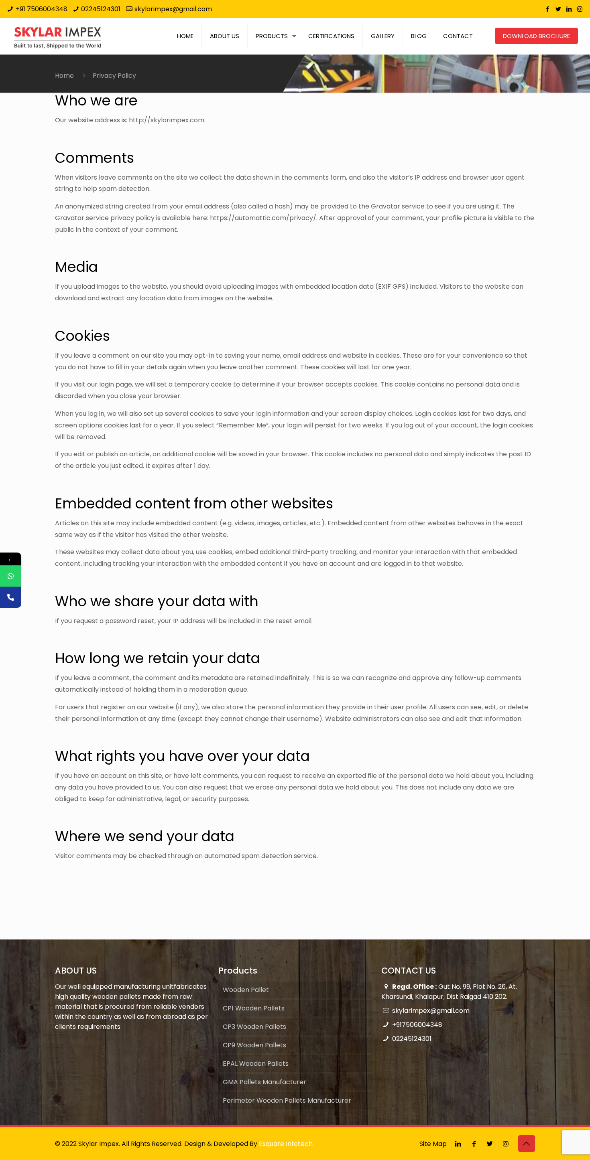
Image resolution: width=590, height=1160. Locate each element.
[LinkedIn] (569, 9)
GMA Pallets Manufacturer (264, 1082)
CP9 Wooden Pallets (254, 1045)
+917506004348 (417, 1024)
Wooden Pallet (246, 989)
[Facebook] (547, 9)
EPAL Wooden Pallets (256, 1063)
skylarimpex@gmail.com (173, 9)
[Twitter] (558, 9)
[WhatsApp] (10, 576)
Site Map (433, 1143)
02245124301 (100, 9)
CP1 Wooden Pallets (254, 1008)
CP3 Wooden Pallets (254, 1026)
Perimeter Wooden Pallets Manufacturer (287, 1100)
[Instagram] (580, 9)
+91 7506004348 (41, 9)
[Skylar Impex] (58, 36)
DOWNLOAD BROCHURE (536, 36)
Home (64, 75)
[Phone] (10, 597)
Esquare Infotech (286, 1143)
